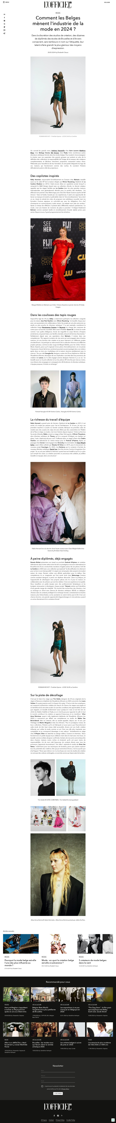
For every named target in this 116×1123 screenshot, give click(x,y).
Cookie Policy (70, 1120)
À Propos (44, 1120)
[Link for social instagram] (58, 1116)
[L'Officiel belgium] (58, 5)
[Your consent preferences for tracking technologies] (113, 1120)
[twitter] (4, 27)
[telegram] (4, 33)
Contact (51, 1120)
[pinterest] (4, 20)
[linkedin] (4, 24)
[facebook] (4, 17)
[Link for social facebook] (54, 1116)
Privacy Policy (65, 1089)
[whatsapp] (4, 30)
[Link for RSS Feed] (62, 1116)
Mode (58, 13)
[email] (4, 14)
